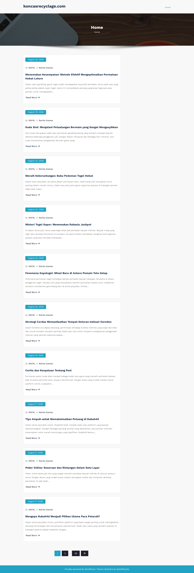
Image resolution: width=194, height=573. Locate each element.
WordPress (90, 569)
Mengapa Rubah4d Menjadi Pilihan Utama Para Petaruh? (62, 516)
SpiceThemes (122, 569)
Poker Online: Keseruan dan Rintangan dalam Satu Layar (62, 467)
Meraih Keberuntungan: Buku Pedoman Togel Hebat (59, 175)
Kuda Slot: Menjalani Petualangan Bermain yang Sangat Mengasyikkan (71, 127)
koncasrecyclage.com (44, 6)
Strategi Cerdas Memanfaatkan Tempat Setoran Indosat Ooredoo (68, 321)
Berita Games (46, 67)
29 (76, 553)
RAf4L (32, 67)
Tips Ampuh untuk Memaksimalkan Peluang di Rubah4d (62, 419)
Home (168, 7)
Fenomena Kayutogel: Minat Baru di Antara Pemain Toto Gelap (66, 273)
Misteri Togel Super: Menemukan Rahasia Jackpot (58, 224)
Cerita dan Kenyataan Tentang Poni (48, 370)
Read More (31, 97)
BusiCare (109, 569)
